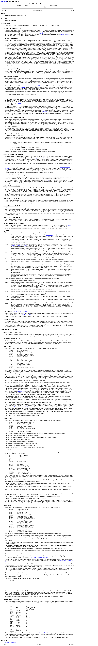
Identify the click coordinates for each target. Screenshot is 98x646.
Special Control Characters (20, 311)
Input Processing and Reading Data (14, 117)
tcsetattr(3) (13, 642)
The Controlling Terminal (11, 76)
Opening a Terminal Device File (12, 28)
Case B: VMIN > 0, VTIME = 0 (12, 198)
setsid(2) (23, 87)
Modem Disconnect (9, 319)
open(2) (41, 33)
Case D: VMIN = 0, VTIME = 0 (12, 217)
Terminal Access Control (11, 97)
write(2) (45, 111)
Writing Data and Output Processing (14, 223)
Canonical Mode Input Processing (13, 154)
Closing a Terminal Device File (12, 332)
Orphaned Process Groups (11, 68)
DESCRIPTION (5, 23)
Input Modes (7, 346)
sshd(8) (68, 34)
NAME (3, 13)
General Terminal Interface (9, 329)
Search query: (21, 5)
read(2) (19, 103)
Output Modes (8, 418)
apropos (55, 5)
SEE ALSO (4, 640)
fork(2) (38, 85)
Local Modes (49, 235)
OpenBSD (4, 1)
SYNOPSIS (4, 18)
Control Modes (21, 391)
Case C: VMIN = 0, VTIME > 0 (12, 206)
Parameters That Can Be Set (12, 338)
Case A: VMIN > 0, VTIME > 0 (12, 185)
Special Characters (40, 158)
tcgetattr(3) (7, 642)
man (51, 5)
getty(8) (63, 34)
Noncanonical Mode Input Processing (14, 175)
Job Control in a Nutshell (11, 38)
